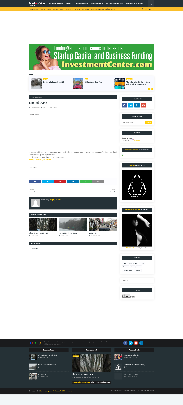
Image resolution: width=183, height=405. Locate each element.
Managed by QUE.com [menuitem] (56, 4)
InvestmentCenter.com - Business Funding (103, 9)
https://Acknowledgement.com (40, 160)
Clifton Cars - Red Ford (93, 82)
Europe (142, 263)
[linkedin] (153, 9)
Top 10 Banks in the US (132, 374)
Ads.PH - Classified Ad (66, 9)
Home (32, 97)
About (43, 9)
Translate (137, 140)
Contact (49, 9)
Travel (125, 263)
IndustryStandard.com (132, 209)
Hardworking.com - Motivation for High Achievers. (56, 391)
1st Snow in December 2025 (53, 82)
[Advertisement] (91, 29)
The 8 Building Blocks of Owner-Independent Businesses (138, 83)
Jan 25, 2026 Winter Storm (68, 233)
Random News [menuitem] (81, 4)
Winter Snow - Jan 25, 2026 (38, 233)
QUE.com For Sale (116, 391)
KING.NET (132, 165)
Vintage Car (93, 233)
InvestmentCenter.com (131, 150)
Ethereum (137, 270)
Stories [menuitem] (68, 4)
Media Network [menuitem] (96, 4)
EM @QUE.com (35, 107)
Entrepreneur (133, 263)
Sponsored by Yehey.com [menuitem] (134, 4)
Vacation (125, 267)
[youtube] (149, 9)
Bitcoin (139, 267)
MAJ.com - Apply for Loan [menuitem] (114, 4)
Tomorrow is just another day (134, 365)
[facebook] (142, 9)
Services (55, 9)
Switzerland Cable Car (131, 355)
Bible (132, 267)
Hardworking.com (34, 9)
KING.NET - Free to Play (82, 9)
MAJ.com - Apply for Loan (131, 391)
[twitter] (146, 9)
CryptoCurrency (127, 270)
